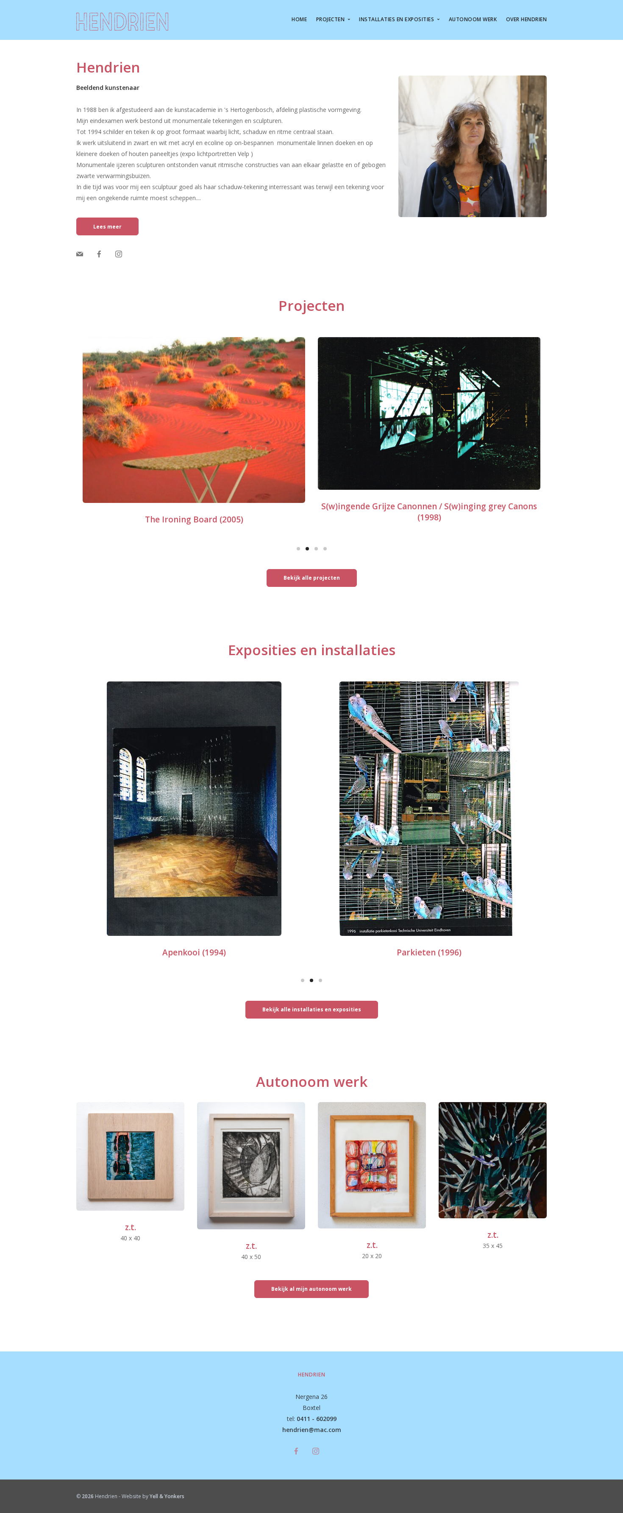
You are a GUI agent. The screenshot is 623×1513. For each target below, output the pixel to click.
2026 (88, 1496)
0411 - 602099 (317, 1419)
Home (299, 19)
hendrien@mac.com (311, 1430)
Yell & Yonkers (167, 1496)
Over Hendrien (526, 19)
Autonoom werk (473, 19)
